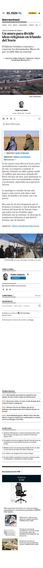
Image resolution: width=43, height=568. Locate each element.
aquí (32, 320)
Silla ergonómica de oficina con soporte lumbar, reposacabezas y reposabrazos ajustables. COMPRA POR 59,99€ (22, 510)
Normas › (38, 295)
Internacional (11, 19)
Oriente (31, 25)
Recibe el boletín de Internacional (15, 286)
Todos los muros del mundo (12, 30)
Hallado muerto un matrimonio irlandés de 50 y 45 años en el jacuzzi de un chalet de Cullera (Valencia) (22, 448)
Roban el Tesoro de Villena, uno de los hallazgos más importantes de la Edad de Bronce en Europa (20, 409)
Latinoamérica (23, 25)
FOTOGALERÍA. (9, 260)
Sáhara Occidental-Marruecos (25, 226)
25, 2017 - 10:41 (24, 113)
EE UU (9, 25)
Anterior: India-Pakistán (15, 58)
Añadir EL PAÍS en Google (13, 124)
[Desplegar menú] (3, 13)
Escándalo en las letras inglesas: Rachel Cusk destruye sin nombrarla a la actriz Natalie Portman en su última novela (22, 442)
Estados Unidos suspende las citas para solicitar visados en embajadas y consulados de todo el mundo (21, 458)
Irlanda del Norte (7, 306)
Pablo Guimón (21, 110)
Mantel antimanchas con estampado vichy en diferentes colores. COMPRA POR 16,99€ (29, 542)
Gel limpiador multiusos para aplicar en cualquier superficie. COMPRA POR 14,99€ (28, 519)
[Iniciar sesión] (39, 13)
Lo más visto (6, 428)
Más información (6, 315)
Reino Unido (18, 306)
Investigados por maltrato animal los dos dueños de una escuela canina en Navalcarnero (19, 396)
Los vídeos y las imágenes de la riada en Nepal (18, 453)
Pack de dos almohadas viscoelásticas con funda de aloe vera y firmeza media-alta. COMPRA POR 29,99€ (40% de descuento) (29, 532)
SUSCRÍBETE (32, 13)
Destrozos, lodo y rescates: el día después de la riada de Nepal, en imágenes (21, 402)
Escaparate (21, 478)
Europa (4, 25)
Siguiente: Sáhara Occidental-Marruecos (25, 59)
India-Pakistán (22, 153)
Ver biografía (16, 278)
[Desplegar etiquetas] (39, 305)
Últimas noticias (8, 391)
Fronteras (27, 306)
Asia (36, 25)
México (15, 25)
